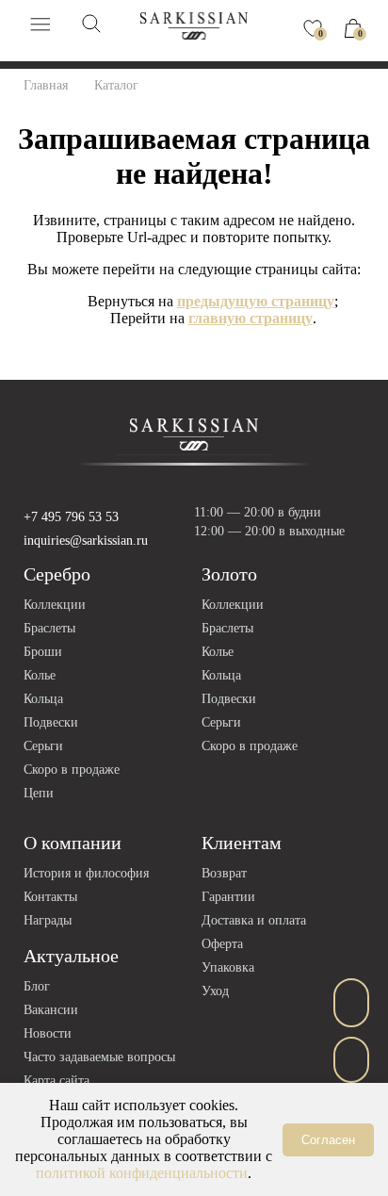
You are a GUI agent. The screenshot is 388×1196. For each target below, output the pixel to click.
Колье (40, 675)
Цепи (39, 793)
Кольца (43, 699)
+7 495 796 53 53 (71, 517)
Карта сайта (56, 1080)
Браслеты (49, 628)
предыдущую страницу (255, 301)
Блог (37, 986)
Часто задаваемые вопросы (99, 1057)
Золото (229, 574)
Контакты (50, 897)
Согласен (328, 1140)
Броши (43, 652)
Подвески (51, 722)
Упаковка (228, 967)
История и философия (86, 873)
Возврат (224, 873)
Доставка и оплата (254, 920)
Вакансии (51, 1010)
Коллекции (55, 605)
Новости (48, 1033)
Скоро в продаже (72, 769)
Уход (215, 991)
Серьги (43, 746)
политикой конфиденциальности (142, 1173)
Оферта (222, 944)
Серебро (57, 574)
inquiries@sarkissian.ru (86, 540)
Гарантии (228, 897)
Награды (48, 920)
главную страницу (250, 318)
